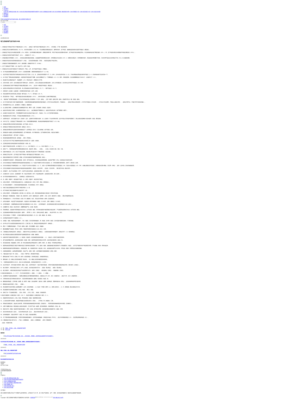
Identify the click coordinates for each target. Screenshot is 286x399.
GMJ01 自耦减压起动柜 (45, 11)
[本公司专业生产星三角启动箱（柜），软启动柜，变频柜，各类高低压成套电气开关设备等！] (29, 336)
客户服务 (6, 14)
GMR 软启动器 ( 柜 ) (85, 11)
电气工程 (7, 329)
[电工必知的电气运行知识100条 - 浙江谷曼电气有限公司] (16, 19)
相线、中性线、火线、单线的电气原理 (15, 328)
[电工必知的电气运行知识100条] (12, 353)
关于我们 (6, 8)
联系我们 (6, 16)
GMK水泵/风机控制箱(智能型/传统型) (29, 11)
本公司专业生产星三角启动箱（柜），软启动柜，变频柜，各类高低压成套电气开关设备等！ (20, 341)
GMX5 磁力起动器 (95, 11)
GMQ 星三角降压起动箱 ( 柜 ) (11, 11)
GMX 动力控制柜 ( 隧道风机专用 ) (61, 11)
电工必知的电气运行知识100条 (7, 359)
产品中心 (6, 10)
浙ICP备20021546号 (58, 397)
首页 (5, 7)
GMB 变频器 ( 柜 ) (74, 11)
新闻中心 (6, 13)
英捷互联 (32, 397)
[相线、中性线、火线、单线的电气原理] (14, 344)
